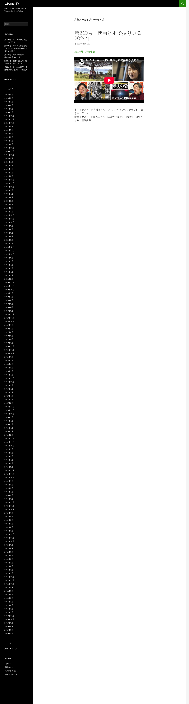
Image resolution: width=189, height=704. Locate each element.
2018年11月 (9, 350)
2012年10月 (9, 541)
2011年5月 (8, 598)
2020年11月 (9, 286)
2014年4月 (8, 492)
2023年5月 (8, 201)
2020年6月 (8, 300)
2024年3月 (8, 172)
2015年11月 (9, 442)
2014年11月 (9, 474)
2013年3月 (8, 527)
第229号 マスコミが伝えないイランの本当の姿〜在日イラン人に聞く (15, 48)
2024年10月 (9, 155)
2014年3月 (8, 495)
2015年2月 (8, 467)
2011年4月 (8, 601)
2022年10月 (9, 222)
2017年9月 (8, 385)
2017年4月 (8, 396)
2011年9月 (8, 587)
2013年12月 (9, 502)
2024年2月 (8, 176)
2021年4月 (8, 272)
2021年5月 (8, 268)
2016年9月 (8, 417)
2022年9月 (8, 226)
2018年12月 (9, 346)
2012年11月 (9, 538)
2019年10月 (9, 321)
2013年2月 (8, 531)
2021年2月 (8, 279)
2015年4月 (8, 460)
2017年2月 (8, 403)
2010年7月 (8, 630)
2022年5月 (8, 233)
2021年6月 (8, 265)
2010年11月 (9, 616)
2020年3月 (8, 311)
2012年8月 (8, 548)
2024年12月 (9, 148)
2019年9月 (8, 325)
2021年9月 (8, 257)
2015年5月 (8, 456)
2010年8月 (8, 626)
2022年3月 (8, 240)
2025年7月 (8, 130)
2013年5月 (8, 520)
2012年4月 (8, 562)
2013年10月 (9, 509)
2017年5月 (8, 392)
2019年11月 (9, 318)
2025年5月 (8, 137)
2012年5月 (8, 559)
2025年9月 (8, 126)
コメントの (10, 671)
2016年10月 (9, 414)
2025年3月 (8, 144)
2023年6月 (8, 197)
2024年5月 (8, 165)
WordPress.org (10, 674)
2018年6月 (8, 364)
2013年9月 (8, 513)
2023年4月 (8, 204)
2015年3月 (8, 463)
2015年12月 (9, 438)
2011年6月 (8, 594)
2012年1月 (8, 573)
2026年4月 (8, 101)
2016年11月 (9, 410)
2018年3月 (8, 374)
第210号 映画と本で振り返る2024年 (108, 35)
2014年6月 (8, 484)
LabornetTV (11, 3)
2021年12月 (9, 247)
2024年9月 (8, 158)
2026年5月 (8, 98)
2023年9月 (8, 190)
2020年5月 (8, 304)
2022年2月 (8, 243)
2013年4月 (8, 523)
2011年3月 (8, 605)
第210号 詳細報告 (84, 51)
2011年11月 (9, 580)
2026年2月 (8, 109)
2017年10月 (9, 382)
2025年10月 (9, 123)
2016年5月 (8, 424)
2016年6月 (8, 421)
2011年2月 (8, 609)
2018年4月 (8, 371)
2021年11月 (9, 250)
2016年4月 (8, 428)
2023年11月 (9, 183)
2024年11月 (9, 151)
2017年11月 (9, 378)
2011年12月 (9, 577)
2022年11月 (9, 218)
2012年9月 (8, 545)
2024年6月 (8, 162)
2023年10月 (9, 187)
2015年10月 (9, 445)
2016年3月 (8, 431)
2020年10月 (9, 289)
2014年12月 (9, 470)
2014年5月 (8, 488)
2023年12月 (9, 179)
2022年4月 (8, 236)
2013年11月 (9, 506)
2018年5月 (8, 367)
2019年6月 (8, 332)
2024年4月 (8, 169)
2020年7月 (8, 296)
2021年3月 (8, 275)
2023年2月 (8, 211)
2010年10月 (9, 619)
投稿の (8, 667)
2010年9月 (8, 623)
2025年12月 (9, 116)
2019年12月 (9, 314)
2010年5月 (8, 633)
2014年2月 (8, 499)
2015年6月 (8, 453)
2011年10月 (9, 584)
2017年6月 (8, 389)
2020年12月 (9, 282)
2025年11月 (9, 119)
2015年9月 (8, 449)
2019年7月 (8, 328)
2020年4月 (8, 307)
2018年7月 (8, 360)
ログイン (8, 663)
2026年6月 (8, 94)
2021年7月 (8, 261)
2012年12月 (9, 534)
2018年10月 (9, 353)
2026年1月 (8, 112)
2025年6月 (8, 133)
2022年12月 (9, 215)
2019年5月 (8, 335)
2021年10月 (9, 254)
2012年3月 (8, 566)
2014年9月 (8, 481)
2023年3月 (8, 208)
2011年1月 (8, 612)
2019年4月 (8, 339)
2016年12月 (9, 406)
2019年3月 (8, 343)
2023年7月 (8, 194)
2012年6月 (8, 555)
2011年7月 (8, 591)
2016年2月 (8, 435)
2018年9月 (8, 357)
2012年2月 (8, 570)
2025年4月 (8, 140)
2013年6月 (8, 516)
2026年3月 (8, 105)
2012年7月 (8, 552)
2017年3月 (8, 399)
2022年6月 (8, 229)
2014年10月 (9, 477)
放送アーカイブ (10, 648)
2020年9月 (8, 293)
